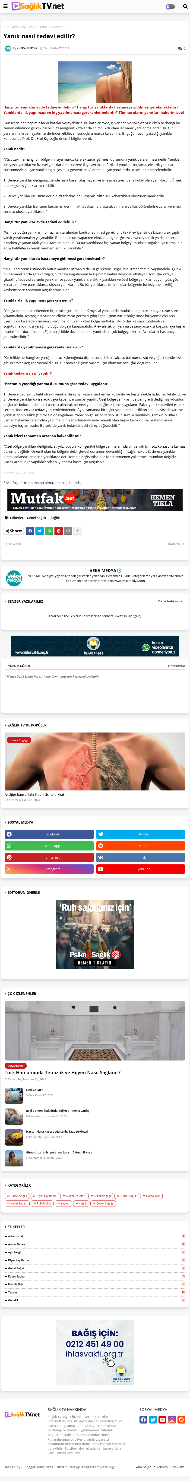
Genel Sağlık (36, 518)
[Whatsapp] (49, 531)
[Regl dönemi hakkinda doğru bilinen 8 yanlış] (14, 1116)
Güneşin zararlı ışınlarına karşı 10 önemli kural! (60, 1152)
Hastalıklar (153, 1196)
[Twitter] (39, 531)
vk (144, 857)
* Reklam (177, 1467)
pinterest (52, 857)
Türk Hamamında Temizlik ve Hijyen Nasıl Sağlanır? (62, 1072)
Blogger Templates (38, 1467)
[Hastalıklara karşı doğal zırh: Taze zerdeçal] (14, 1137)
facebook (53, 834)
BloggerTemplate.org (97, 1467)
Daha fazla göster (171, 601)
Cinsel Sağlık (19, 1196)
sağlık (25, 27)
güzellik (96, 1300)
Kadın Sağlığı (19, 1203)
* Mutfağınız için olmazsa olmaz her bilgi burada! (42, 482)
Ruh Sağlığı (44, 1203)
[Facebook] (30, 531)
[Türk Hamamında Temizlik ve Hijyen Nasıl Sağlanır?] (95, 1031)
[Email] (68, 531)
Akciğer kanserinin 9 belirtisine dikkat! (35, 795)
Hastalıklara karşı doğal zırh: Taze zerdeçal (57, 1131)
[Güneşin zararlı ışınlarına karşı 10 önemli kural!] (14, 1158)
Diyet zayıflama (47, 1196)
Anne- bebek (96, 1244)
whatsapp (52, 846)
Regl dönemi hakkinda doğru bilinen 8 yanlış (57, 1110)
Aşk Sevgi (96, 1252)
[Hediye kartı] (14, 1096)
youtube (144, 869)
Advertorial (96, 1236)
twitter (144, 834)
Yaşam (65, 1203)
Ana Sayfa (11, 27)
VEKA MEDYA (103, 570)
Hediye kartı (35, 1090)
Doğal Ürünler (75, 1196)
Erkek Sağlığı (102, 1196)
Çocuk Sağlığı (105, 1203)
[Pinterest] (58, 531)
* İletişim (161, 1467)
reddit (144, 846)
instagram (52, 869)
